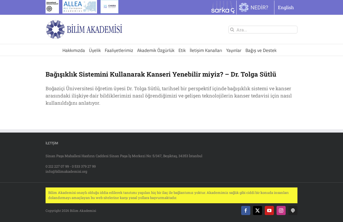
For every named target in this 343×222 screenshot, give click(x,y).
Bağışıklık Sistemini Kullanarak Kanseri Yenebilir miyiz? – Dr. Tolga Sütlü (161, 74)
